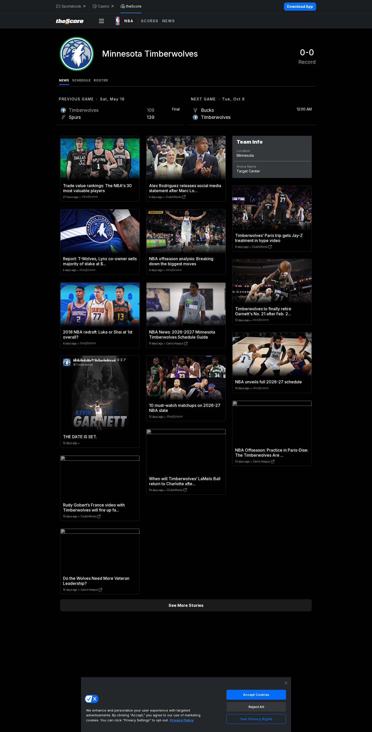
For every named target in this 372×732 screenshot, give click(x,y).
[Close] (285, 682)
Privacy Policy (182, 720)
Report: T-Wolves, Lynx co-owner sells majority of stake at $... (100, 261)
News (168, 21)
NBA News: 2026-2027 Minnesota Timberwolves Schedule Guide (182, 334)
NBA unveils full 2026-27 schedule (268, 381)
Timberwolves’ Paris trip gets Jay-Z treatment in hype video (269, 238)
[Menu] (101, 21)
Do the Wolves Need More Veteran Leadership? (96, 581)
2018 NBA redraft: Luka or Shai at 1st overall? (97, 334)
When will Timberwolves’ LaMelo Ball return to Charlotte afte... (184, 481)
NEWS (64, 80)
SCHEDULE (81, 80)
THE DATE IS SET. (80, 436)
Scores (150, 21)
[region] (186, 704)
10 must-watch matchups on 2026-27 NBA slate (184, 408)
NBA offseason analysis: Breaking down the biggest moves (181, 261)
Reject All (256, 707)
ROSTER (101, 80)
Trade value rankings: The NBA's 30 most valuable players (97, 188)
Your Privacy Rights (256, 719)
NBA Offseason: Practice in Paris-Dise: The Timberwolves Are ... (271, 453)
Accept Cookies (256, 695)
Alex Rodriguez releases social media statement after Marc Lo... (185, 188)
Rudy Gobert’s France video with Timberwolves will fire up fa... (94, 507)
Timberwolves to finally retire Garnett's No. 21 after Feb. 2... (263, 311)
